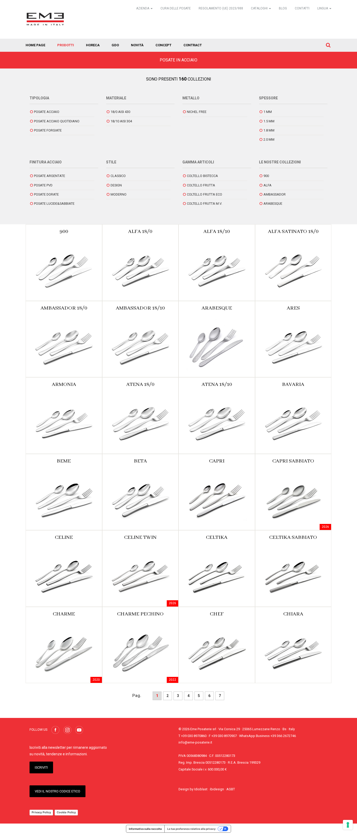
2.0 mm (268, 139)
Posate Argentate (49, 176)
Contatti (302, 8)
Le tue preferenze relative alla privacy (191, 828)
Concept (163, 45)
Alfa (267, 185)
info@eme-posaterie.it (195, 742)
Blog (283, 8)
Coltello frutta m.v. (204, 203)
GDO (115, 45)
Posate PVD (43, 185)
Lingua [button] (323, 8)
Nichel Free (196, 112)
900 (266, 176)
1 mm (267, 112)
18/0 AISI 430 (120, 112)
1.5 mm (268, 121)
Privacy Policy (41, 812)
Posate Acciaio (46, 112)
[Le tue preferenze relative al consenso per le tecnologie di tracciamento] (348, 825)
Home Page (35, 45)
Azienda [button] (143, 8)
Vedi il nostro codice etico (57, 791)
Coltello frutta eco (204, 194)
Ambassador (274, 194)
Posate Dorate (46, 194)
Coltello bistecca (202, 176)
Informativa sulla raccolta (145, 828)
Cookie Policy (66, 812)
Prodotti (65, 45)
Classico (118, 176)
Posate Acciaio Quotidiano (56, 121)
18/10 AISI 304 (121, 121)
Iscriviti (41, 767)
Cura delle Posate (175, 8)
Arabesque (272, 203)
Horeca (93, 45)
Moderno (118, 194)
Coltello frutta (201, 185)
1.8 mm (268, 130)
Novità (137, 45)
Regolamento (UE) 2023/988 (221, 8)
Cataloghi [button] (259, 8)
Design (116, 185)
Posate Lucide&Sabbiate (54, 203)
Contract (192, 45)
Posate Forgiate (48, 130)
